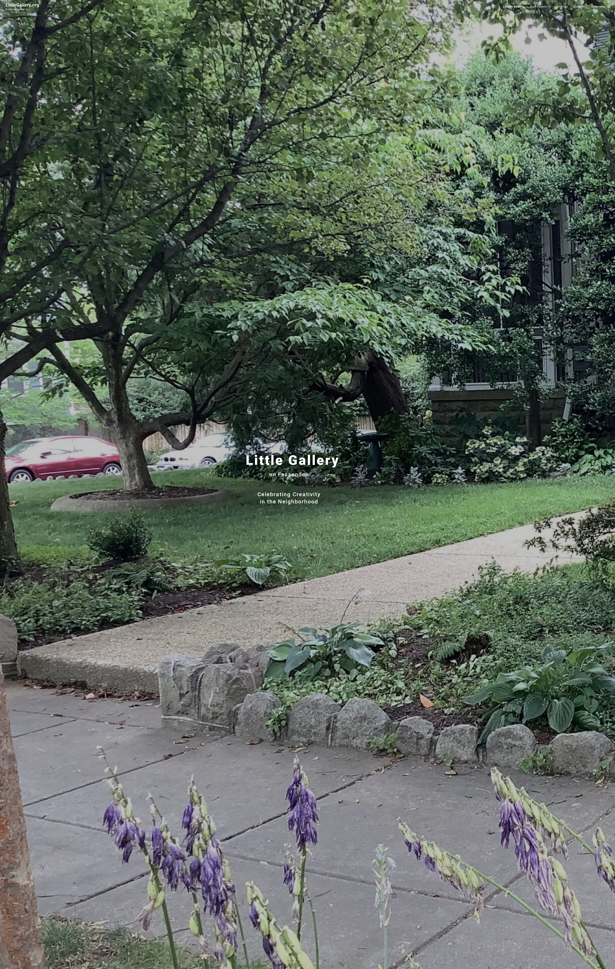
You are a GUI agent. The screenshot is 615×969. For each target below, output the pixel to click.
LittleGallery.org (22, 5)
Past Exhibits (538, 6)
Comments (598, 6)
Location (579, 6)
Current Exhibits (513, 6)
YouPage (562, 6)
